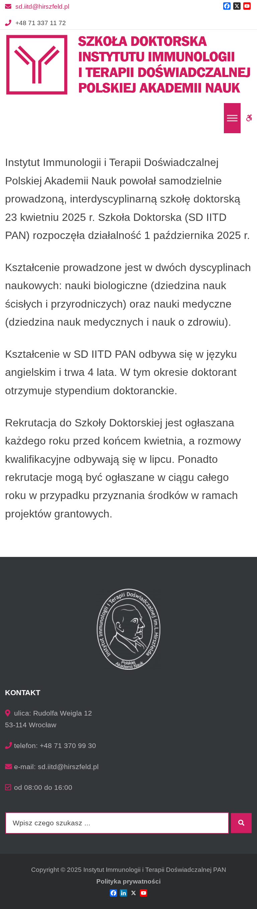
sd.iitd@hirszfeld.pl (42, 6)
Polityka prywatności (128, 881)
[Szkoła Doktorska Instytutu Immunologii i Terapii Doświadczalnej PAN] (128, 65)
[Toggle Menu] (232, 118)
